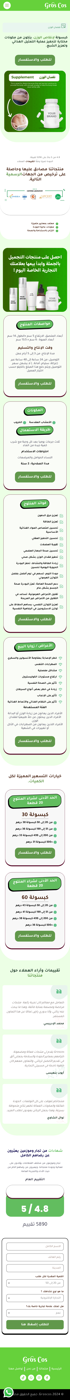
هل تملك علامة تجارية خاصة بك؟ (45, 1306)
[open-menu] (7, 5)
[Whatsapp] (31, 1378)
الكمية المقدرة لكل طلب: (49, 1276)
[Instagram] (39, 1378)
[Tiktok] (23, 1378)
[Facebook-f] (47, 1378)
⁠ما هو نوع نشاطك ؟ (52, 1291)
